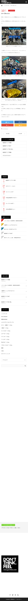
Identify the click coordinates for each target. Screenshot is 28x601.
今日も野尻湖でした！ (10, 209)
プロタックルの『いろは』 (7, 345)
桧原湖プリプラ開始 (7, 152)
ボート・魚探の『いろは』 (7, 325)
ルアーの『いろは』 (5, 333)
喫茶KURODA (4, 319)
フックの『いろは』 (5, 339)
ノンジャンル (11, 10)
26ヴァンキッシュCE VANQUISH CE (12, 237)
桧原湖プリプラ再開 (7, 142)
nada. (2, 350)
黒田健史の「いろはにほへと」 (16, 599)
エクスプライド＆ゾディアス (7, 322)
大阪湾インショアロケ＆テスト (10, 225)
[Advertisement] (14, 165)
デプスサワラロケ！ (7, 155)
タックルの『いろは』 (6, 330)
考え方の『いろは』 (5, 342)
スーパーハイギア (9, 191)
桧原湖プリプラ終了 (7, 145)
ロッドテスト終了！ (10, 203)
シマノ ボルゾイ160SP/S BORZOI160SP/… (13, 220)
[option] (14, 527)
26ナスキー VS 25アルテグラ (10, 229)
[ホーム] (1, 5)
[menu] (26, 2)
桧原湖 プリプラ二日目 (11, 180)
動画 (2, 348)
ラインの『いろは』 (5, 336)
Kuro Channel (4, 316)
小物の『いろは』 (5, 327)
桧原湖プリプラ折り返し (8, 149)
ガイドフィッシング (5, 353)
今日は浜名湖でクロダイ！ (11, 197)
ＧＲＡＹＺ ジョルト (10, 186)
